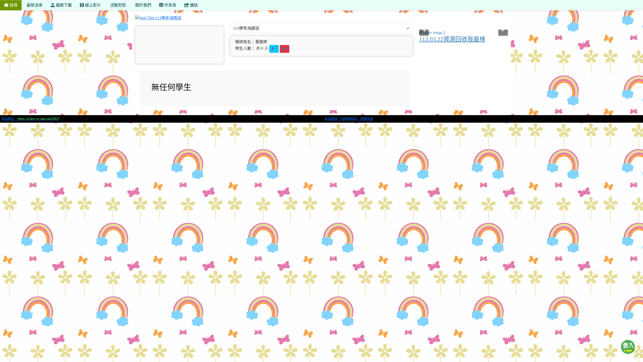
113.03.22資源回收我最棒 (452, 39)
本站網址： (30, 119)
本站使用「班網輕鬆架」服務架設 (349, 119)
